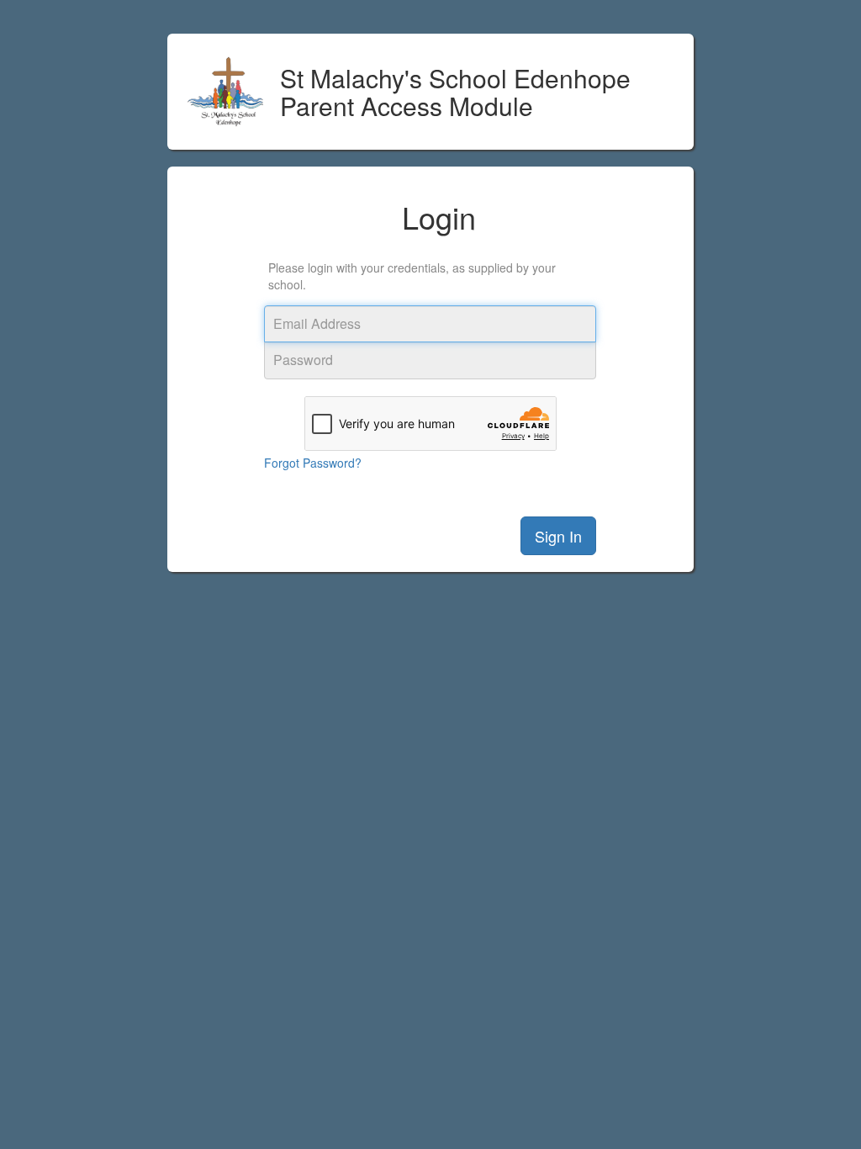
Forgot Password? (313, 462)
